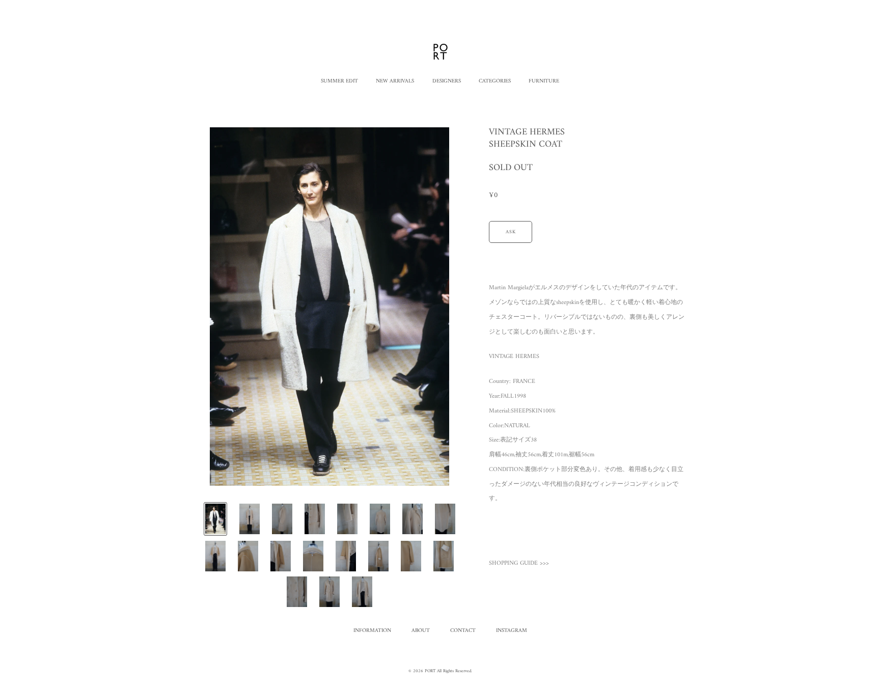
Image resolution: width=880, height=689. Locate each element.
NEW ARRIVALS (395, 81)
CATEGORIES (495, 81)
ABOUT (420, 631)
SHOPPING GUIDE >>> (519, 563)
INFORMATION (372, 631)
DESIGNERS (446, 81)
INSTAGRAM (511, 631)
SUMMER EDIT (339, 81)
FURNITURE (544, 81)
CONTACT (463, 631)
